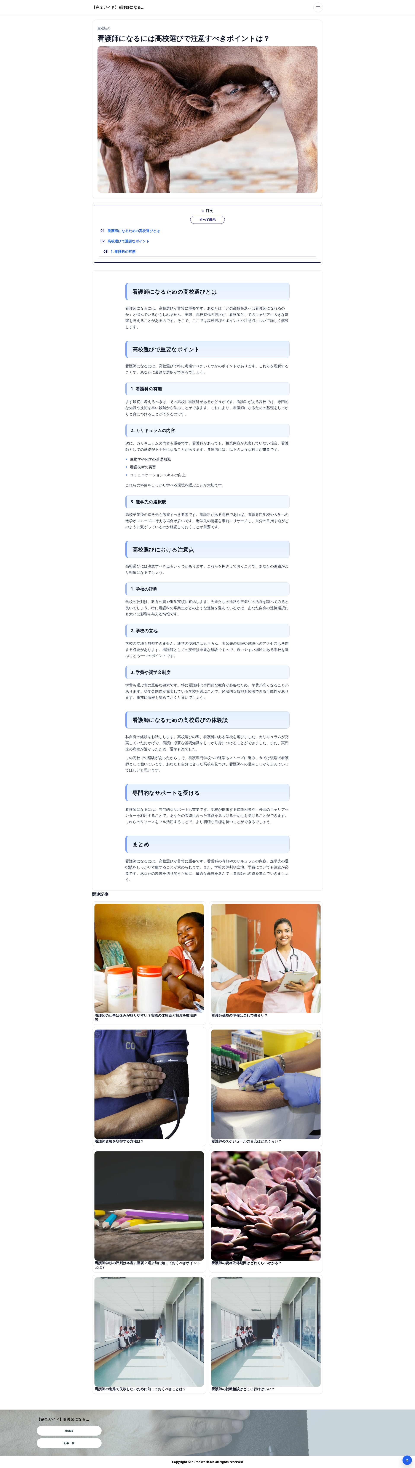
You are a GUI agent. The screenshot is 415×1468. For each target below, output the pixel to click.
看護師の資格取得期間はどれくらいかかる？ (247, 1262)
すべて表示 (208, 219)
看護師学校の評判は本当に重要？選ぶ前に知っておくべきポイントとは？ (147, 1265)
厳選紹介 (104, 28)
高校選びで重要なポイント (129, 241)
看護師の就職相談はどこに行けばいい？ (243, 1388)
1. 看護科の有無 (123, 251)
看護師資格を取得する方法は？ (119, 1141)
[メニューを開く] (318, 7)
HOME (69, 1431)
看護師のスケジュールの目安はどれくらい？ (247, 1141)
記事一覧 (69, 1443)
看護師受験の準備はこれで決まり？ (240, 1015)
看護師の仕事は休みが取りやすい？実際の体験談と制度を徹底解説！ (146, 1017)
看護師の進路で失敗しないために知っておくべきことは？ (140, 1388)
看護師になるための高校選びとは (134, 230)
